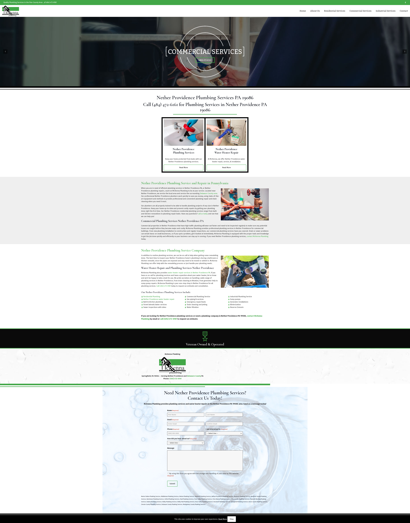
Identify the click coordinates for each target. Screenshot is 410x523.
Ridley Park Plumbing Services (186, 502)
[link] (183, 132)
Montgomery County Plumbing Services (194, 504)
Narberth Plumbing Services (203, 496)
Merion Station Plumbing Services (150, 496)
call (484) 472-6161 (168, 319)
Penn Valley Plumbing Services (203, 499)
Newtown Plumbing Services (242, 496)
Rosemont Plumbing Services (222, 502)
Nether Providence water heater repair (158, 299)
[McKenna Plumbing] (10, 11)
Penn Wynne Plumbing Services (222, 499)
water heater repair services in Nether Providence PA (189, 273)
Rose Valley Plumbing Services (204, 502)
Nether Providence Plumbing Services (222, 496)
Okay (232, 519)
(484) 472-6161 (51, 2)
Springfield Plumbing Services (239, 502)
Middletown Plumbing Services (170, 496)
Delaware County (194, 376)
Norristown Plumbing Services (155, 499)
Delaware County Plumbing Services (172, 504)
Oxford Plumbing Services (172, 499)
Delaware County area (208, 193)
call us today (203, 214)
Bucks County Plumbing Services (258, 502)
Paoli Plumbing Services (187, 499)
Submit (172, 484)
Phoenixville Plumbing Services (240, 499)
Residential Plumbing (151, 297)
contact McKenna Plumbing (257, 236)
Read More (222, 519)
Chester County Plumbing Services (151, 504)
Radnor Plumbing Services (154, 502)
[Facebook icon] (405, 3)
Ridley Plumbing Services (169, 502)
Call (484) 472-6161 (163, 286)
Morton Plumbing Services (186, 496)
